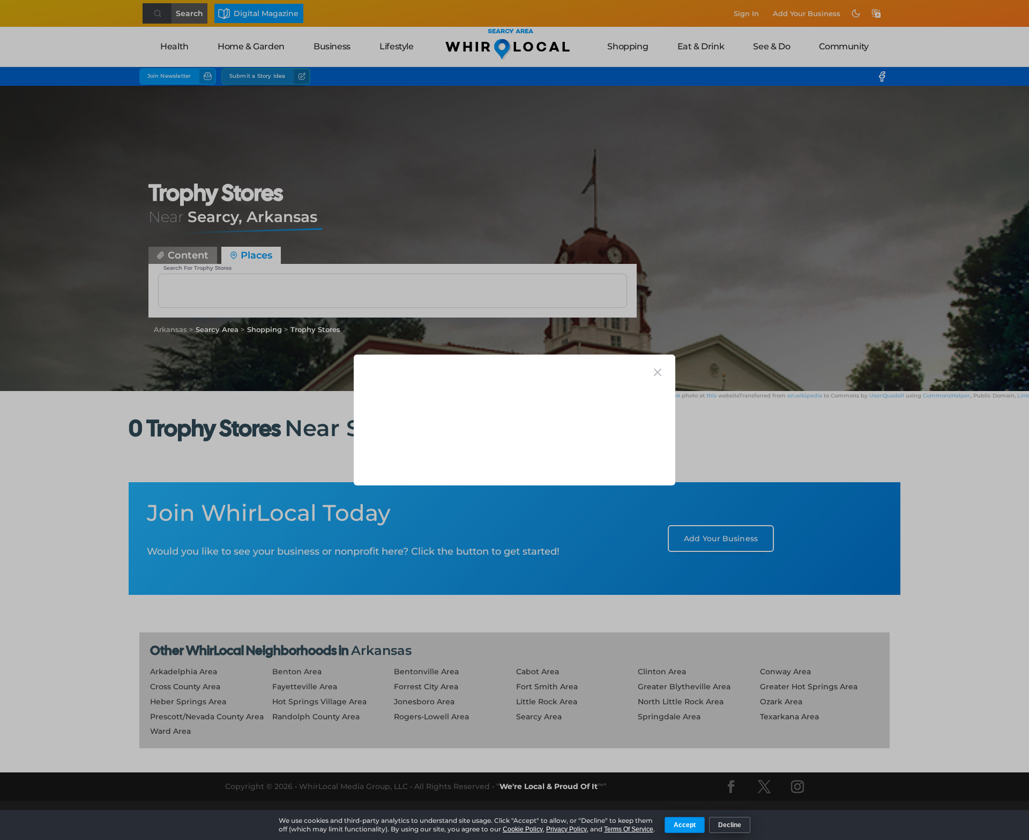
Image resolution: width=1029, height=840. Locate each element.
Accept (685, 825)
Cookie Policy (523, 829)
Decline (729, 825)
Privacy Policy (566, 829)
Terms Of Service (628, 829)
